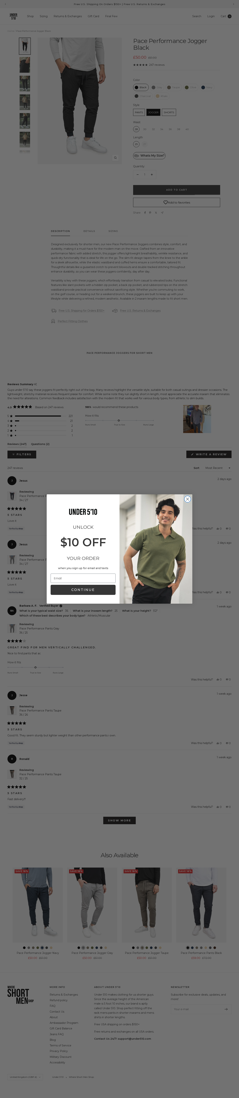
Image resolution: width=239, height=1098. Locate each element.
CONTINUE (83, 590)
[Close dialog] (187, 499)
